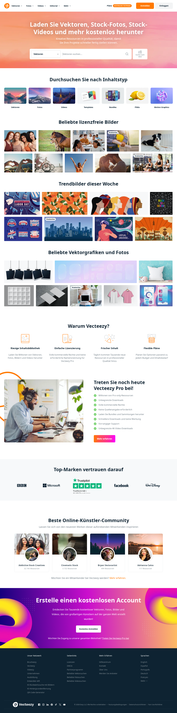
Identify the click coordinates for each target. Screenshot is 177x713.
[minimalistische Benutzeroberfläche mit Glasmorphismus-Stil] (156, 295)
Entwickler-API (33, 681)
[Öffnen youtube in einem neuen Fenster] (64, 705)
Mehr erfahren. (117, 577)
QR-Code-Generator (36, 692)
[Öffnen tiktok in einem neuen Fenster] (56, 705)
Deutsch (144, 673)
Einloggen (163, 5)
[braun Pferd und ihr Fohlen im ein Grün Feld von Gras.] (54, 141)
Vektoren (16, 6)
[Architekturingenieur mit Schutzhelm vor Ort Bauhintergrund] (123, 141)
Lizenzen (71, 662)
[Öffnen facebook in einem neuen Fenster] (39, 705)
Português (145, 669)
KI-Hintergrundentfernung (39, 688)
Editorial (54, 6)
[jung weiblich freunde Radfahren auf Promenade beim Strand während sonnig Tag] (48, 163)
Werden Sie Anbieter (108, 673)
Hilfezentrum (105, 662)
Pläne (109, 5)
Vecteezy (31, 666)
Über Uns (103, 669)
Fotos (28, 6)
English (144, 662)
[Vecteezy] (6, 5)
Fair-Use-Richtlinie (155, 704)
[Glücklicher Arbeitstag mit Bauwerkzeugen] (22, 203)
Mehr (66, 6)
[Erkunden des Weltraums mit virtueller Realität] (114, 229)
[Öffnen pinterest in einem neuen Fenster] (52, 705)
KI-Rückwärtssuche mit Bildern (40, 685)
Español (144, 666)
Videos (41, 6)
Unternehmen (33, 673)
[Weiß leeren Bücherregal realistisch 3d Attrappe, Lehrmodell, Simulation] (19, 295)
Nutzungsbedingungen (117, 704)
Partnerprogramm (75, 669)
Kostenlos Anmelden (88, 629)
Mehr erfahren (104, 438)
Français (144, 677)
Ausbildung (32, 677)
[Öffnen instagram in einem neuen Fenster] (43, 705)
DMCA (69, 666)
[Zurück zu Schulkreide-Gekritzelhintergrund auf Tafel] (161, 203)
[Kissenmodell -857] (156, 272)
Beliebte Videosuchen (76, 681)
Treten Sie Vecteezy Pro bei (115, 638)
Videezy (30, 669)
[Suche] (127, 54)
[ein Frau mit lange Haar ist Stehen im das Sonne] (79, 163)
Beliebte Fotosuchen (76, 677)
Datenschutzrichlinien (137, 704)
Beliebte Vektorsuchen (77, 673)
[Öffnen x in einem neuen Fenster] (60, 705)
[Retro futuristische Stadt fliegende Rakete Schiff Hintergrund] (154, 229)
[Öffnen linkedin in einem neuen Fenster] (48, 705)
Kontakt (102, 666)
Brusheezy (31, 662)
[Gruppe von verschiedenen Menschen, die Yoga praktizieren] (153, 163)
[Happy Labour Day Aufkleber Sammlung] (23, 229)
